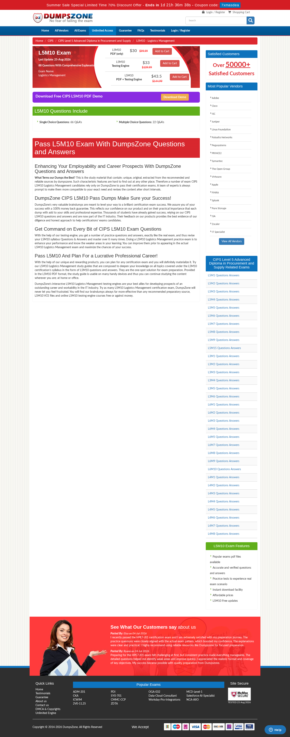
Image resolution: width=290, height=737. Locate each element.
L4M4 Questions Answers (223, 501)
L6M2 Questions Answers (223, 412)
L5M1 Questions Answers (223, 275)
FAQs (141, 30)
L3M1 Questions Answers (223, 356)
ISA (213, 216)
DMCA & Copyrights (48, 709)
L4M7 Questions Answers (223, 525)
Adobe (215, 98)
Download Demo (175, 97)
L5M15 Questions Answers (224, 348)
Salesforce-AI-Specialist (200, 695)
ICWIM (77, 699)
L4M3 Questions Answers (223, 493)
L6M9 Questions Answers (223, 461)
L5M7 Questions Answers (223, 324)
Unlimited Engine (46, 713)
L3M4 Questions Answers (223, 380)
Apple (215, 184)
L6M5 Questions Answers (223, 437)
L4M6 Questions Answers (223, 517)
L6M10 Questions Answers (224, 469)
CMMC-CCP (118, 699)
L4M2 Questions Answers (223, 485)
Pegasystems (219, 145)
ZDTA (114, 703)
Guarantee (125, 30)
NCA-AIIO (192, 699)
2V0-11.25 (79, 703)
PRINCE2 (217, 153)
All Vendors (61, 30)
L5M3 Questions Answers (223, 291)
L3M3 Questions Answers (223, 372)
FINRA (215, 192)
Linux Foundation (221, 129)
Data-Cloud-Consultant (163, 695)
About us (41, 701)
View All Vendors (232, 241)
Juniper (216, 121)
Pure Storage (219, 208)
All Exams (80, 30)
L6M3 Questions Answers (223, 421)
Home (45, 30)
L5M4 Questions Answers (223, 299)
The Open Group (221, 169)
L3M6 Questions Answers (223, 396)
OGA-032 (154, 692)
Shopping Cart (241, 12)
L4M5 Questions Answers (223, 509)
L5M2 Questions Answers (223, 283)
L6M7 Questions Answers (223, 445)
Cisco (214, 106)
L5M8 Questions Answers (223, 332)
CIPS (50, 41)
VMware (217, 176)
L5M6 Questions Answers (223, 316)
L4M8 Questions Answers (223, 534)
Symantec (217, 161)
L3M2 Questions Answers (223, 364)
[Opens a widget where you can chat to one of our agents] (275, 730)
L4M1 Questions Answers (223, 477)
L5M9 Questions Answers (223, 340)
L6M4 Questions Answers (223, 429)
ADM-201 (79, 692)
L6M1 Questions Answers (223, 404)
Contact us (42, 705)
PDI (113, 692)
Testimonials (157, 30)
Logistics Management (51, 75)
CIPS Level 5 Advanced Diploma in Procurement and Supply (94, 41)
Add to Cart (162, 51)
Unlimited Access (102, 30)
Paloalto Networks (222, 137)
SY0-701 (116, 695)
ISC (213, 113)
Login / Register (215, 12)
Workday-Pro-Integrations (164, 699)
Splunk (215, 200)
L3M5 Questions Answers (223, 388)
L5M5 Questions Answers (223, 307)
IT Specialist (218, 232)
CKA (75, 695)
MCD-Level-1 (194, 692)
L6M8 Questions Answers (223, 453)
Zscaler (216, 224)
